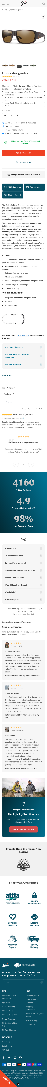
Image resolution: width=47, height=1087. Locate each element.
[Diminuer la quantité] (5, 115)
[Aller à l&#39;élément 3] (19, 66)
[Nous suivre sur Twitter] (9, 1057)
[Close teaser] (18, 1084)
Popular (30, 409)
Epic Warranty (31, 1020)
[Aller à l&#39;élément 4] (26, 65)
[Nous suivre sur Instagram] (14, 1057)
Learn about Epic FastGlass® (9, 996)
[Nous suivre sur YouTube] (20, 1057)
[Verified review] (23, 418)
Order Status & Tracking (32, 1001)
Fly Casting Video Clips (9, 1024)
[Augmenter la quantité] (17, 115)
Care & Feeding (8, 1006)
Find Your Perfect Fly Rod (23, 829)
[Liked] (44, 418)
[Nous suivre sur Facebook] (3, 1057)
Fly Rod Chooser (9, 1030)
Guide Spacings (8, 1019)
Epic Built (6, 1002)
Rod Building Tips (9, 1015)
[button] (8, 1078)
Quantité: (6, 111)
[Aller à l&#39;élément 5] (33, 65)
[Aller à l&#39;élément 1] (5, 65)
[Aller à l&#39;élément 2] (12, 65)
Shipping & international (31, 1007)
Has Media (39, 409)
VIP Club (5, 1050)
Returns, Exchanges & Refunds (35, 1014)
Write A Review (8, 388)
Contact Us (30, 1024)
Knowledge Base (32, 995)
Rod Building (7, 1011)
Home (4, 10)
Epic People (7, 1046)
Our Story (6, 1042)
